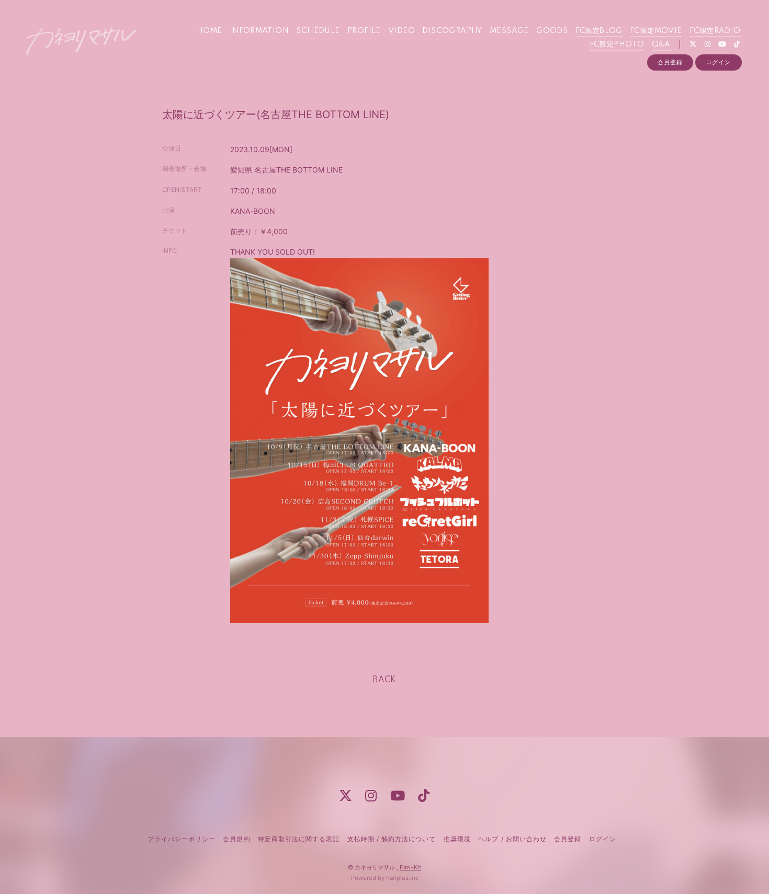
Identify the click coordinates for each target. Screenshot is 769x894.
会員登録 (670, 62)
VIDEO (401, 31)
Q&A (661, 44)
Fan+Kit (410, 867)
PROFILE (364, 31)
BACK (384, 680)
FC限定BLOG (599, 31)
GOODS (552, 31)
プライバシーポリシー (182, 839)
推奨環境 (457, 839)
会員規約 (236, 839)
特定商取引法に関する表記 (299, 839)
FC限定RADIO (715, 31)
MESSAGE (509, 31)
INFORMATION (259, 31)
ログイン (718, 62)
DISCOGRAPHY (452, 31)
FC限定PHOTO (617, 44)
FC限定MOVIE (656, 31)
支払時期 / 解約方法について (391, 839)
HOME (209, 31)
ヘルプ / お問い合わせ (512, 839)
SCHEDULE (318, 31)
